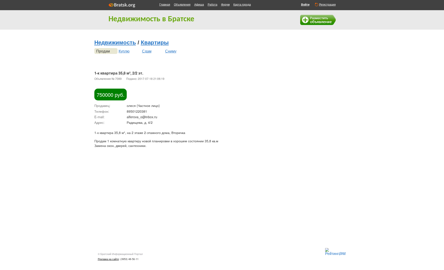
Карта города (242, 4)
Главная (164, 4)
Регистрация (327, 4)
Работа (212, 4)
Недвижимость (115, 42)
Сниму (170, 51)
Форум (225, 4)
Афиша (199, 4)
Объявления (182, 4)
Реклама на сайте (108, 259)
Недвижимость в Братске (151, 19)
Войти (305, 4)
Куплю (124, 51)
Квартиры (155, 42)
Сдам (146, 51)
